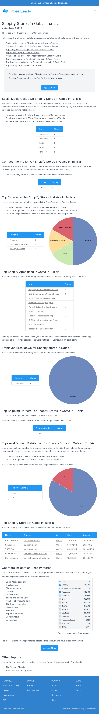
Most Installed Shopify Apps (19, 670)
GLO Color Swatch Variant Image (43, 294)
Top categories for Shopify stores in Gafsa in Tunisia (30, 49)
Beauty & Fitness (17, 248)
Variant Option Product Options (42, 307)
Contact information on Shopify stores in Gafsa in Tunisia (32, 46)
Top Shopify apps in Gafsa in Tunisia (22, 52)
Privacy (79, 685)
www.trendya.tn (31, 549)
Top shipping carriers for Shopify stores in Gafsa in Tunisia (33, 59)
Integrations (8, 695)
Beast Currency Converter (40, 329)
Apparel (13, 240)
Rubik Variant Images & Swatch (42, 298)
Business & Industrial (19, 244)
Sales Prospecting (11, 685)
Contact (55, 690)
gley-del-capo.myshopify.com (37, 558)
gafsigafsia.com (31, 545)
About (54, 685)
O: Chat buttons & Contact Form (43, 320)
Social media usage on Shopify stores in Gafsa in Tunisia (32, 43)
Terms (78, 690)
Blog (53, 700)
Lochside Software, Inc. (14, 708)
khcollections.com (32, 540)
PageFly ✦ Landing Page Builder (43, 289)
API (4, 700)
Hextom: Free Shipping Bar (40, 302)
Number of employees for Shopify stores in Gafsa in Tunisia (33, 56)
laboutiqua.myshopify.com (35, 553)
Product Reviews (36, 324)
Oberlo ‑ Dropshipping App (40, 316)
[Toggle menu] (94, 11)
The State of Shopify (15, 667)
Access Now (49, 88)
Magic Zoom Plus (36, 311)
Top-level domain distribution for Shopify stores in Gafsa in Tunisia (36, 62)
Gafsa (59, 540)
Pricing (30, 685)
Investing (7, 690)
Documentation (34, 690)
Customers (56, 695)
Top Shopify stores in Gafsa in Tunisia (23, 65)
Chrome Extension (58, 3)
